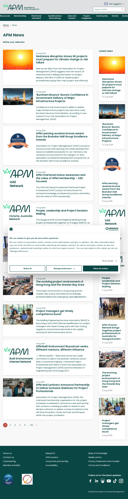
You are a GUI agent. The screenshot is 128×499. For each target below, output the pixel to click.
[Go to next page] (36, 425)
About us (7, 453)
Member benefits (11, 465)
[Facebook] (90, 482)
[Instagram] (121, 482)
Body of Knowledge (97, 453)
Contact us (8, 457)
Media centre (95, 457)
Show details (108, 261)
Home (6, 25)
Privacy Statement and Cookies (103, 461)
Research (50, 453)
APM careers (52, 457)
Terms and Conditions (99, 465)
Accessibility (52, 465)
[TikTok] (115, 482)
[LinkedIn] (96, 482)
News (14, 25)
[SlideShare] (103, 482)
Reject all (28, 268)
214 (31, 425)
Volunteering (9, 461)
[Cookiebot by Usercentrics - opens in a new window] (107, 229)
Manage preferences (63, 268)
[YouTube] (109, 482)
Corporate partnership (57, 461)
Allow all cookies (100, 268)
